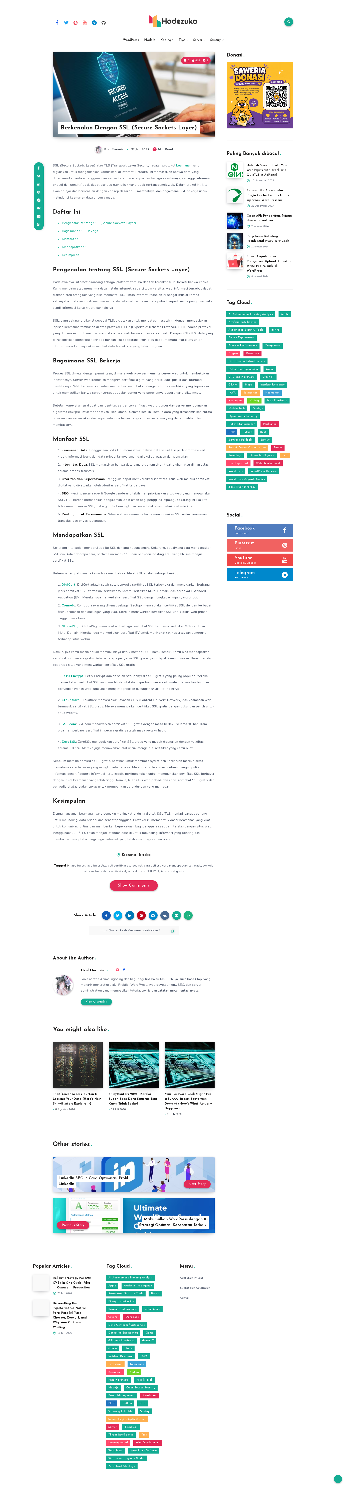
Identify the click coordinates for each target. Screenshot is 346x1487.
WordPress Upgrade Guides (246, 479)
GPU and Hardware (241, 376)
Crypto (233, 353)
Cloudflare (71, 700)
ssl (130, 871)
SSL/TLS (153, 871)
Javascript (250, 392)
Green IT (268, 376)
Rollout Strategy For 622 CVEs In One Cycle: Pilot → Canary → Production (72, 1283)
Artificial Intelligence (242, 322)
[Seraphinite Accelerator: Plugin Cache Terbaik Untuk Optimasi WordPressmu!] (235, 195)
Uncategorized (238, 463)
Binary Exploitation (241, 337)
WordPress (131, 40)
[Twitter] (66, 22)
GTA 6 (232, 384)
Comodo (68, 605)
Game (270, 369)
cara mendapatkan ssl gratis (181, 866)
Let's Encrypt (72, 676)
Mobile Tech (236, 408)
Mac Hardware (277, 400)
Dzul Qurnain (92, 970)
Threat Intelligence (261, 455)
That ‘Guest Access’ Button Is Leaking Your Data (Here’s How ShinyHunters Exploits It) (77, 1099)
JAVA (232, 392)
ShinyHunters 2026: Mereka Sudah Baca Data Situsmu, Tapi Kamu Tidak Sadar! (133, 1099)
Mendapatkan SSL (76, 247)
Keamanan (129, 854)
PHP (231, 432)
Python (247, 432)
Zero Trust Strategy (241, 486)
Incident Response (272, 384)
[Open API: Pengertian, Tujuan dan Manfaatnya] (235, 221)
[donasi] (260, 127)
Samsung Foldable (240, 439)
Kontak (184, 1298)
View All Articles (96, 1002)
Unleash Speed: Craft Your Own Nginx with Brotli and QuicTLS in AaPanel (267, 170)
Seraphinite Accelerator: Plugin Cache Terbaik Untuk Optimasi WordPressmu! (268, 195)
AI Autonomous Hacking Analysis (250, 314)
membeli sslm (98, 871)
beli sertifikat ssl (119, 866)
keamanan (184, 165)
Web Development (268, 463)
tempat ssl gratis (172, 871)
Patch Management (241, 424)
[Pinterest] (75, 22)
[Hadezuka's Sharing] (173, 21)
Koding (166, 40)
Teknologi (145, 854)
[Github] (104, 22)
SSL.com (69, 724)
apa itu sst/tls (97, 866)
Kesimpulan (70, 255)
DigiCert (68, 584)
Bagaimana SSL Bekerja (80, 231)
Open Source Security (242, 416)
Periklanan (270, 424)
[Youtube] (85, 22)
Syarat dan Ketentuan (195, 1288)
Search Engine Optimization (247, 447)
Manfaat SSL (71, 239)
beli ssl (137, 866)
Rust (263, 432)
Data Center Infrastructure (246, 361)
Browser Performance (242, 345)
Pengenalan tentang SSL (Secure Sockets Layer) (99, 223)
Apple (285, 314)
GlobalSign (71, 626)
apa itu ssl (78, 866)
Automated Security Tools (245, 329)
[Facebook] (57, 22)
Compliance (272, 345)
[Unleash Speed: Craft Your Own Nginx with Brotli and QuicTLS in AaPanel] (235, 170)
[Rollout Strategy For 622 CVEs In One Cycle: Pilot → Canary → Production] (41, 1283)
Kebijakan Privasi (191, 1278)
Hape (248, 384)
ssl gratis (139, 871)
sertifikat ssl (117, 871)
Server (197, 40)
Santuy (215, 40)
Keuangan (235, 400)
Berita (275, 329)
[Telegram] (94, 22)
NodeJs (149, 40)
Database (252, 353)
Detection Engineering (243, 369)
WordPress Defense (264, 471)
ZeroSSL (69, 741)
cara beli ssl (152, 866)
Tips (182, 40)
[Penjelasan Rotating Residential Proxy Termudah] (235, 241)
